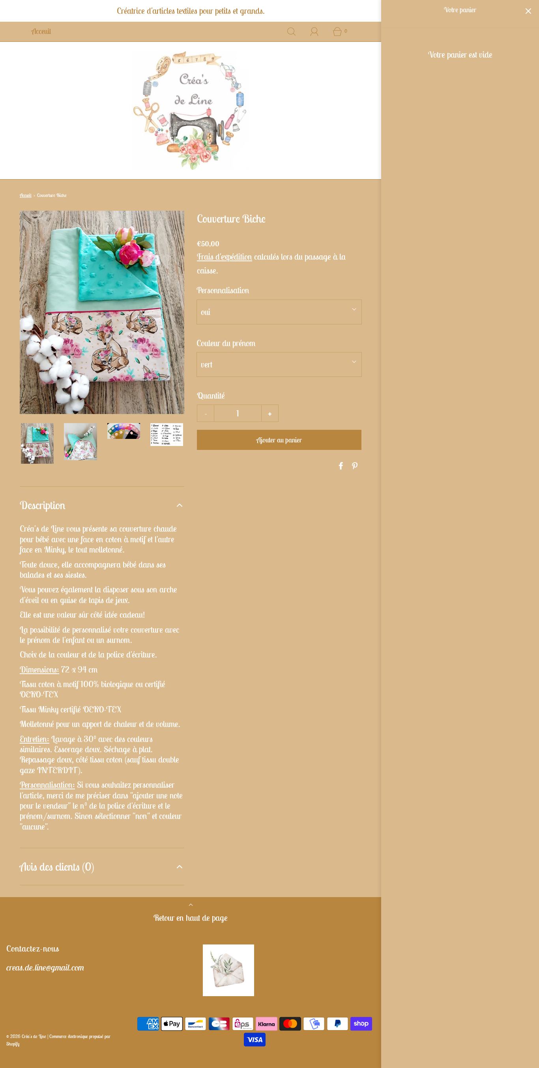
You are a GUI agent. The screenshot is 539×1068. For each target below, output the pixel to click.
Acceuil (41, 31)
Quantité (211, 395)
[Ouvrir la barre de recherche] (291, 31)
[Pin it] (353, 466)
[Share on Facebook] (340, 466)
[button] (37, 443)
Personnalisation (223, 290)
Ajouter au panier (279, 439)
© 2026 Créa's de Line (26, 1036)
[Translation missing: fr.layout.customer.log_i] (314, 31)
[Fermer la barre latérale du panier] (528, 11)
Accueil (26, 195)
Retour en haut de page (190, 917)
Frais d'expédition (224, 256)
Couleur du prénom (226, 343)
